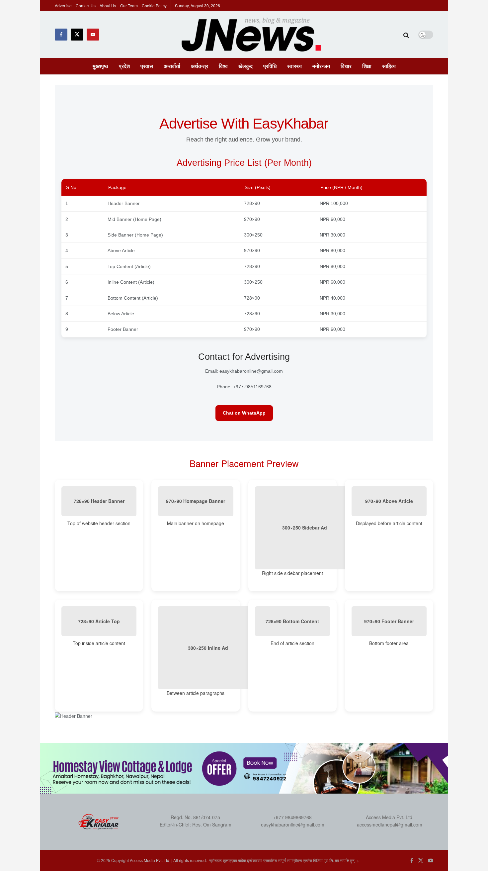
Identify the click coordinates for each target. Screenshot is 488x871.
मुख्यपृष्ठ (100, 66)
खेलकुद (245, 66)
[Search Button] (406, 34)
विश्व (223, 66)
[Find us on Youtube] (93, 35)
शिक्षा (366, 66)
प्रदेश (124, 66)
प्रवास (146, 66)
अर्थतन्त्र (199, 66)
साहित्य (389, 66)
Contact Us (86, 5)
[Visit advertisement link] (244, 768)
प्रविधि (270, 66)
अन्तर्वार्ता (172, 66)
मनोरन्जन (321, 66)
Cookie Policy (154, 5)
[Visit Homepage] (251, 34)
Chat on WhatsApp (244, 413)
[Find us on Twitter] (77, 35)
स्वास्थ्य (294, 66)
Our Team (129, 5)
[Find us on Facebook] (61, 35)
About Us (108, 5)
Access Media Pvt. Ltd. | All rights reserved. (168, 860)
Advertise (63, 5)
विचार (346, 66)
